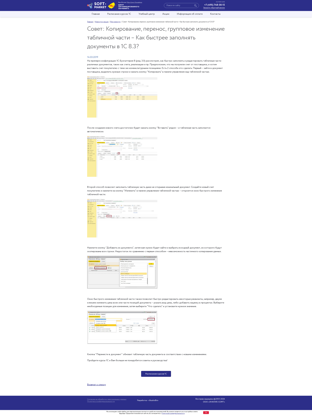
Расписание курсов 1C (156, 373)
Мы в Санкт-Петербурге (134, 2)
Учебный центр (147, 14)
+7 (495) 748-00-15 (214, 5)
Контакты (215, 14)
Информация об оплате (190, 14)
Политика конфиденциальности (101, 401)
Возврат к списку (96, 384)
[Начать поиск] (195, 6)
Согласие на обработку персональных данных (106, 399)
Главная (96, 14)
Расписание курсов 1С (119, 14)
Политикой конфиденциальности (173, 413)
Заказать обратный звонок (214, 7)
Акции (165, 14)
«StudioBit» (153, 400)
